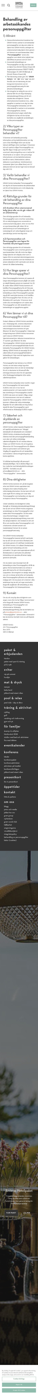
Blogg (6, 806)
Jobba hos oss (9, 812)
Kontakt (9, 792)
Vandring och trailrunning (14, 718)
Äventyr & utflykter (11, 731)
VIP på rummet (9, 674)
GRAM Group (8, 815)
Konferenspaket (10, 760)
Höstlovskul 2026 (11, 734)
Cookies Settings (19, 1379)
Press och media (10, 809)
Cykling (7, 712)
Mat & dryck (13, 682)
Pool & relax (13, 698)
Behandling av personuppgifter (16, 837)
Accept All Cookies (19, 1390)
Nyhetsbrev (8, 818)
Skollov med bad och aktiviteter (16, 737)
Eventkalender (14, 745)
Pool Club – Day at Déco (13, 702)
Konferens (11, 752)
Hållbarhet (8, 825)
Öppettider (12, 787)
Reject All (19, 1385)
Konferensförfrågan (11, 769)
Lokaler (6, 756)
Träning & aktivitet (18, 708)
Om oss (9, 802)
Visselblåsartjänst (10, 831)
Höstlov (7, 658)
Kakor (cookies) (10, 840)
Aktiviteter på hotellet (12, 766)
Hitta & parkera (10, 796)
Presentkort (12, 777)
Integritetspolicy (10, 834)
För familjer (12, 726)
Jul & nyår (8, 664)
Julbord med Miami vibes (13, 693)
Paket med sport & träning (14, 661)
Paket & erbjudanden (13, 652)
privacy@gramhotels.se (13, 612)
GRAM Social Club (10, 821)
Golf (5, 715)
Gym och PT (8, 721)
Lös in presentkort (11, 781)
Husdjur (7, 677)
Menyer (7, 687)
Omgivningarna (10, 828)
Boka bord (8, 690)
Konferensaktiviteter (12, 763)
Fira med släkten (10, 740)
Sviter (8, 670)
